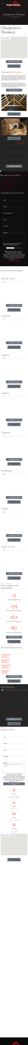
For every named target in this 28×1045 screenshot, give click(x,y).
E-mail (4, 219)
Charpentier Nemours (4, 666)
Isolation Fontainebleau (5, 670)
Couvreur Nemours (4, 655)
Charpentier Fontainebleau (5, 664)
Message (5, 232)
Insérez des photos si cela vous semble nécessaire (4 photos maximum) (12, 244)
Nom (4, 200)
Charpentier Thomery (4, 667)
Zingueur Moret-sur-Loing (5, 662)
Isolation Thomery (4, 672)
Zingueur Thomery (4, 661)
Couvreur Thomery (4, 656)
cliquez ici (16, 259)
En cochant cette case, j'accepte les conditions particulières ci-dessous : (14, 255)
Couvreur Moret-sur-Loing (5, 657)
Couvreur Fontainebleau (5, 654)
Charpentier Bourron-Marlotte (6, 665)
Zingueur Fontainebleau (5, 659)
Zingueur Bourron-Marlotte (5, 660)
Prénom (5, 206)
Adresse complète (7, 213)
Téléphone (5, 226)
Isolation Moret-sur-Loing (5, 673)
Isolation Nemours (4, 671)
